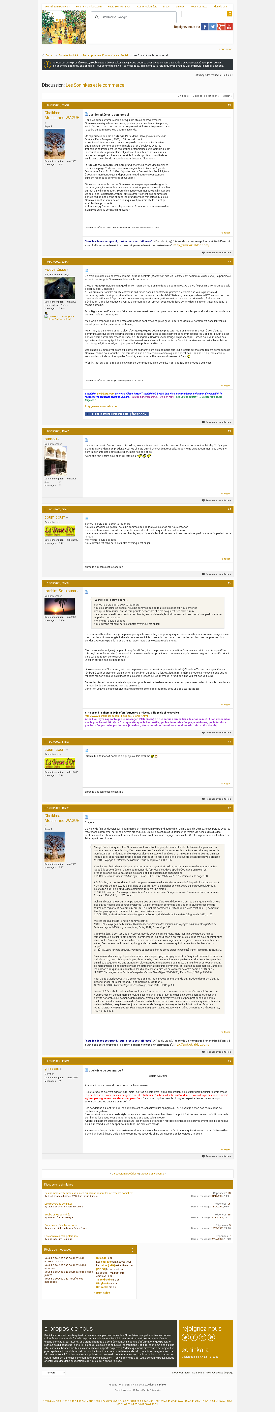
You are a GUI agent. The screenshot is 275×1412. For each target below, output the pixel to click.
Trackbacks (104, 1279)
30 (131, 1401)
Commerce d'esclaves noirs (60, 1225)
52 (206, 1401)
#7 (229, 807)
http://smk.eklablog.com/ (192, 245)
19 (93, 1401)
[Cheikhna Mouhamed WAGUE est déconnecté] (54, 144)
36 (151, 1401)
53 (210, 1401)
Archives (211, 1372)
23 (107, 1401)
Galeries (180, 6)
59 (230, 1401)
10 (62, 1401)
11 (66, 1401)
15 (80, 1401)
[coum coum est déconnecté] (59, 530)
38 (158, 1401)
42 (172, 1401)
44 (179, 1401)
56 (220, 1401)
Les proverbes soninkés (58, 1203)
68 (146, 1404)
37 (155, 1401)
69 (149, 1404)
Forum (49, 55)
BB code (101, 1257)
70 (153, 1404)
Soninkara (198, 1372)
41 (168, 1401)
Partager (225, 232)
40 (165, 1401)
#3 (229, 430)
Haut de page (225, 1372)
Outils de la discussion (205, 96)
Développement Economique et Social (105, 55)
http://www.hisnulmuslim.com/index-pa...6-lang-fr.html (116, 715)
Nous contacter (181, 1372)
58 (227, 1401)
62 (125, 1404)
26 (117, 1401)
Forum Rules (102, 1292)
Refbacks (102, 1287)
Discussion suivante (152, 1173)
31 (134, 1401)
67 (142, 1404)
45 (182, 1401)
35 (148, 1401)
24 (110, 1401)
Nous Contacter (199, 6)
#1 (229, 104)
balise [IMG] (107, 1265)
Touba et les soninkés (57, 1214)
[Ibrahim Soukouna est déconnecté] (59, 606)
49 (196, 1401)
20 (97, 1401)
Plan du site (220, 6)
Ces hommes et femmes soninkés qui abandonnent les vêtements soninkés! (88, 1193)
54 (213, 1401)
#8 (229, 1060)
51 (203, 1401)
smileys (106, 1261)
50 (199, 1401)
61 (122, 1404)
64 (132, 1404)
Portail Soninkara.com (58, 6)
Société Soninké (68, 55)
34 (145, 1401)
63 (129, 1404)
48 (192, 1401)
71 (156, 1404)
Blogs (166, 6)
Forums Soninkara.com (89, 6)
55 (216, 1401)
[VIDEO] (101, 1269)
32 (138, 1401)
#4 (229, 509)
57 (223, 1401)
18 (90, 1401)
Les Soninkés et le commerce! (95, 85)
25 (114, 1401)
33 (141, 1401)
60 (118, 1404)
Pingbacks (103, 1283)
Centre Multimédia (147, 6)
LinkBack (183, 96)
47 (189, 1401)
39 (162, 1401)
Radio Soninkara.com (119, 6)
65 (135, 1404)
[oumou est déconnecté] (55, 461)
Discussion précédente (125, 1173)
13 (73, 1401)
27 (121, 1401)
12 (69, 1401)
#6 (229, 741)
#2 (229, 261)
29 (127, 1401)
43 (175, 1401)
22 (103, 1401)
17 (86, 1401)
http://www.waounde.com (101, 406)
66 (139, 1404)
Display (226, 96)
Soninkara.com (105, 393)
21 (100, 1401)
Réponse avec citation (218, 252)
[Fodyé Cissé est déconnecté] (59, 288)
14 (76, 1401)
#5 (229, 582)
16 (83, 1401)
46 (186, 1401)
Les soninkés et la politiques (61, 1236)
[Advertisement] (159, 40)
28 (124, 1401)
